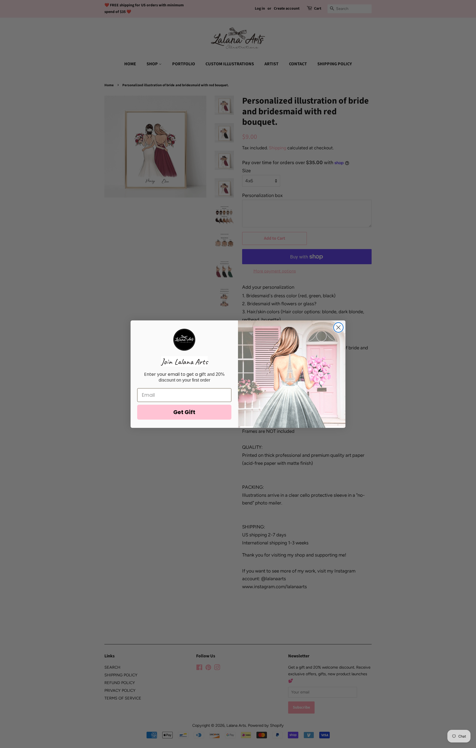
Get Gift (184, 412)
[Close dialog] (338, 327)
